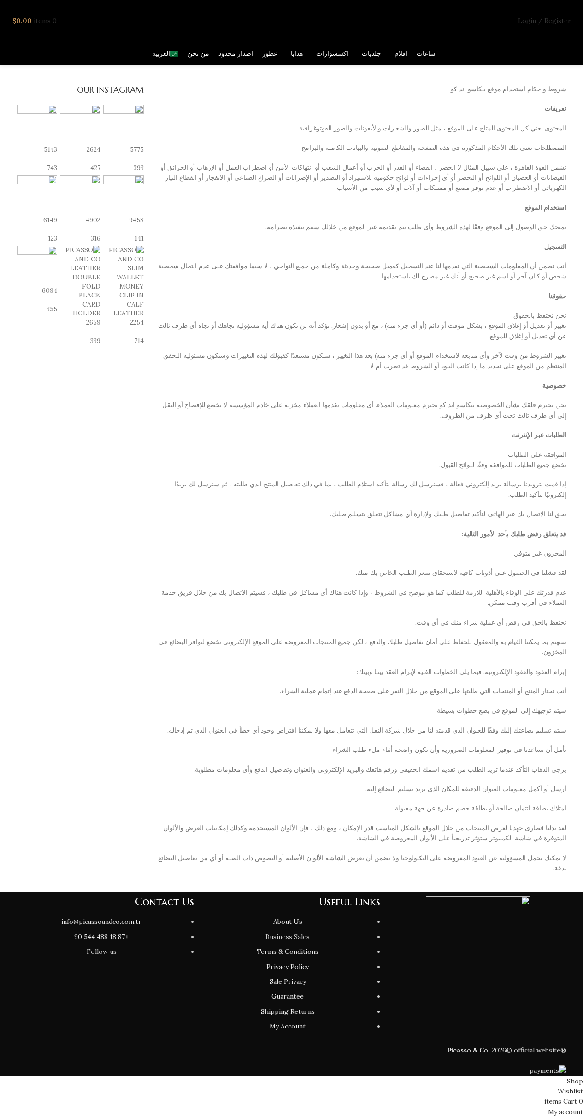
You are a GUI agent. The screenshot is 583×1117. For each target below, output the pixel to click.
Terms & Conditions (287, 951)
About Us (287, 921)
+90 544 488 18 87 (101, 937)
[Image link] (478, 917)
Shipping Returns (288, 1011)
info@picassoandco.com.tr (101, 921)
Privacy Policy (287, 967)
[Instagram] (182, 987)
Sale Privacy (288, 981)
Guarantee (287, 996)
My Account (288, 1026)
